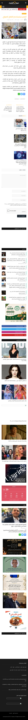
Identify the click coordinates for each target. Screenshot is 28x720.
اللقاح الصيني (23, 99)
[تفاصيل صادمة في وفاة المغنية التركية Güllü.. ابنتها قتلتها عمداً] (14, 452)
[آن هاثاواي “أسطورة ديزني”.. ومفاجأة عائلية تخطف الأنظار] (14, 372)
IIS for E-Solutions (11, 716)
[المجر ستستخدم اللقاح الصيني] (14, 38)
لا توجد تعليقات (9, 19)
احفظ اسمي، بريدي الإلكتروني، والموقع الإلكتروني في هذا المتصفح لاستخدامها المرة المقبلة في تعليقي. (15, 204)
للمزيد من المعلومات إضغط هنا (13, 499)
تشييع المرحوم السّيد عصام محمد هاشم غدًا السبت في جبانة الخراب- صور (14, 525)
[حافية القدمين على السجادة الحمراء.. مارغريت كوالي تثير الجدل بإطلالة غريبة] (14, 350)
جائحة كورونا (24, 13)
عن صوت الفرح (15, 713)
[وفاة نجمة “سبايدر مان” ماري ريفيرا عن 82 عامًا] (14, 432)
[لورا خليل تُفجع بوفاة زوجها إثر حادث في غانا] (14, 412)
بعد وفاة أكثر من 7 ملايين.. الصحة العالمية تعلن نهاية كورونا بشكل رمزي (20, 162)
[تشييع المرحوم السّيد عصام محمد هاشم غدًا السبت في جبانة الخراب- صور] (14, 515)
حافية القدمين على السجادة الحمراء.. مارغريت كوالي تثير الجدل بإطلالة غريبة (14, 359)
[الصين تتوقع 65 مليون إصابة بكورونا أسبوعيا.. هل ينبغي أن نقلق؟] (20, 138)
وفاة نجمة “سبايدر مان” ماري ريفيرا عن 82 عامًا (17, 441)
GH (22, 19)
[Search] (2, 3)
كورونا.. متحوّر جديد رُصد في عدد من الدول (21, 129)
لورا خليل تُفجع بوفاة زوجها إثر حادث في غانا (18, 421)
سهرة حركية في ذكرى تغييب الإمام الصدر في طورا (17, 689)
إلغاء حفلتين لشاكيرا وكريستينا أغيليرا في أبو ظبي (17, 401)
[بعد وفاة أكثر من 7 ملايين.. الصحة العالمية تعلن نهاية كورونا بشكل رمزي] (20, 155)
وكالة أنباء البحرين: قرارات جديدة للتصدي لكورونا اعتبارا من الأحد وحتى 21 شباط (20, 109)
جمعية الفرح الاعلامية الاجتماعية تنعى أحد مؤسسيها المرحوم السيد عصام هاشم (17, 253)
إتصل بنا (10, 713)
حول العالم (17, 99)
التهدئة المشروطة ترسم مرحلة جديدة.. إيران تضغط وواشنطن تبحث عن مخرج (16, 273)
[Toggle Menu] (3, 6)
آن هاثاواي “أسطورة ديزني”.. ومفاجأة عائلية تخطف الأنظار (15, 380)
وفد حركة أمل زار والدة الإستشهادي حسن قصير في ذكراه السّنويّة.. (8, 109)
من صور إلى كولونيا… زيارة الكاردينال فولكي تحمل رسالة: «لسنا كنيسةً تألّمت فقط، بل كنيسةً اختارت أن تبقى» (16, 260)
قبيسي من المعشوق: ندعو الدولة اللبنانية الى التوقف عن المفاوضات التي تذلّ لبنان (17, 298)
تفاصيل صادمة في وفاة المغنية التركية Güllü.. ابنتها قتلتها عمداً (14, 461)
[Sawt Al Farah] (14, 2)
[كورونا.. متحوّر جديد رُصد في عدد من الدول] (20, 123)
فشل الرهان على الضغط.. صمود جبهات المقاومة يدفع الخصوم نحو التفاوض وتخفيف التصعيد (16, 267)
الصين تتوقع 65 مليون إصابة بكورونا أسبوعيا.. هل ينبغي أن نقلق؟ (20, 145)
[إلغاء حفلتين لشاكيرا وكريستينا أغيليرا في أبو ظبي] (14, 392)
